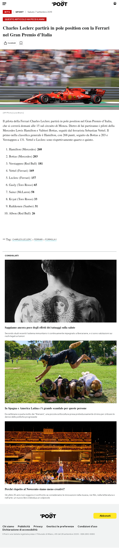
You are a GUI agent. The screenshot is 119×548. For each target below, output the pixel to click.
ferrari (38, 239)
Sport (19, 12)
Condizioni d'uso (87, 526)
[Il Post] (59, 3)
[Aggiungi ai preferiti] (21, 43)
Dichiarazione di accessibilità (19, 529)
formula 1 (51, 239)
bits (7, 12)
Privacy (38, 526)
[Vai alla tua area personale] (115, 3)
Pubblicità (24, 526)
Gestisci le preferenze (60, 526)
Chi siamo (8, 526)
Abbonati (105, 515)
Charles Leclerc (22, 239)
